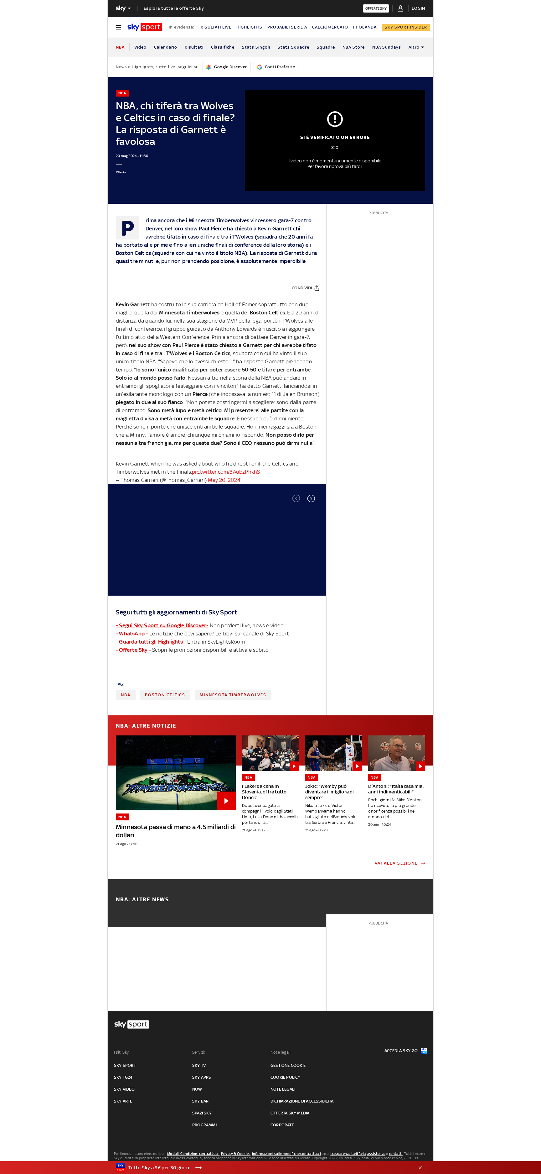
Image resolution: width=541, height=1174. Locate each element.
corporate (282, 1125)
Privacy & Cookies (235, 1153)
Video (140, 47)
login (418, 8)
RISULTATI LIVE (216, 27)
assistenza (376, 1153)
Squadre (326, 47)
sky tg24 (123, 1077)
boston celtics (165, 694)
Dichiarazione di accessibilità (301, 1101)
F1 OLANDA (365, 27)
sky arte (123, 1101)
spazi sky (202, 1113)
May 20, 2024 (224, 480)
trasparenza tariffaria (348, 1153)
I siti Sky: (122, 1052)
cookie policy (285, 1077)
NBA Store (354, 47)
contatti (396, 1153)
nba (126, 694)
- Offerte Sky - (133, 650)
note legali (282, 1089)
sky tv (199, 1065)
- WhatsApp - (132, 633)
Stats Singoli (256, 47)
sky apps (201, 1077)
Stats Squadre (293, 47)
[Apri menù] (118, 27)
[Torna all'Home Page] (144, 27)
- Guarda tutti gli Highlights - (151, 642)
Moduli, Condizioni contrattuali (193, 1153)
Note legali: (280, 1052)
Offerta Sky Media (289, 1113)
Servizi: (198, 1052)
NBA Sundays (386, 47)
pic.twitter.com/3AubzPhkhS (226, 472)
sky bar (200, 1101)
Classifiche (222, 47)
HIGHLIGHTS (249, 27)
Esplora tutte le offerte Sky (174, 8)
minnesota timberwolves (233, 694)
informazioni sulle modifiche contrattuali (286, 1153)
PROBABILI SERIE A (287, 27)
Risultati (194, 47)
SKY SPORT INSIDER (406, 27)
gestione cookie (288, 1065)
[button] (311, 498)
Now (197, 1089)
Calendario (165, 47)
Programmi (204, 1125)
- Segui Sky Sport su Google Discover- (162, 625)
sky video (124, 1089)
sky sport (125, 1065)
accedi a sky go (401, 1050)
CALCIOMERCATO (330, 27)
